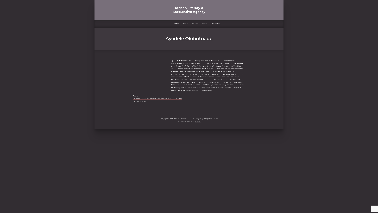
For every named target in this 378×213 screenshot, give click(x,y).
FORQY (198, 121)
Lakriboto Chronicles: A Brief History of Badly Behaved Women (157, 98)
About (185, 24)
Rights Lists (215, 24)
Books (204, 24)
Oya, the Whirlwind (140, 101)
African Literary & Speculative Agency (189, 10)
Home (176, 24)
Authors (195, 24)
